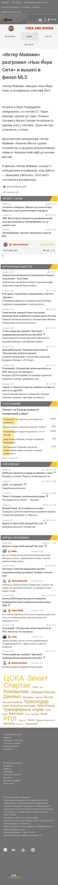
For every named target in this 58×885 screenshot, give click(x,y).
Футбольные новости (12, 763)
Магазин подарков (11, 781)
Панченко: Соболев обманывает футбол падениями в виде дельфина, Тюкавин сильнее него (27, 572)
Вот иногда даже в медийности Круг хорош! (22, 667)
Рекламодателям (11, 746)
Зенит (37, 678)
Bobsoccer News (19, 663)
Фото (50, 35)
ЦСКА (14, 678)
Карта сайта (8, 783)
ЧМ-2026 (8, 723)
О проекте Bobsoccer (12, 734)
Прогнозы (7, 778)
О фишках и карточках (13, 740)
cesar (14, 637)
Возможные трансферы (23, 705)
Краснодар (36, 701)
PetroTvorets (17, 610)
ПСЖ (47, 710)
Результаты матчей (11, 775)
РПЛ (10, 718)
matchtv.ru (11, 192)
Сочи (27, 714)
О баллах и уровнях (12, 743)
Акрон (31, 720)
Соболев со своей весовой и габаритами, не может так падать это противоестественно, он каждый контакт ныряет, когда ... (27, 588)
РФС (41, 687)
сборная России (43, 692)
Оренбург (35, 714)
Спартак (17, 685)
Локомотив (16, 691)
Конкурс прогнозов (10, 7)
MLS (25, 186)
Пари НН (22, 720)
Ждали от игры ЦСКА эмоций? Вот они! (22, 523)
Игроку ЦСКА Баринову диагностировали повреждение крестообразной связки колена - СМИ (27, 602)
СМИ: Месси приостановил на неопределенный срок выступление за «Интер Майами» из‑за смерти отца (27, 221)
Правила (5, 2)
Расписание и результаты (36, 2)
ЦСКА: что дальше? (12, 484)
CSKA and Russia (20, 244)
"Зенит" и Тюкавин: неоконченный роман (23, 496)
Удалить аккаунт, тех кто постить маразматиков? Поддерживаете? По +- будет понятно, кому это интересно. (25, 644)
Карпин (39, 697)
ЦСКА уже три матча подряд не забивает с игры (27, 473)
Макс (14, 551)
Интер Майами (14, 186)
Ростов (48, 697)
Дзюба (4, 714)
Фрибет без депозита (11, 12)
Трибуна (7, 769)
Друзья (30, 43)
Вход (53, 19)
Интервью (7, 766)
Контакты (7, 749)
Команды (26, 7)
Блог (32, 35)
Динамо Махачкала (45, 720)
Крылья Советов (12, 702)
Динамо (12, 696)
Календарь (8, 772)
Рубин (35, 687)
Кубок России (46, 705)
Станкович (20, 724)
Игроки (36, 7)
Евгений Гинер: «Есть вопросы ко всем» (23, 508)
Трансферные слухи (23, 709)
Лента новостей (19, 581)
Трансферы (16, 2)
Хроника (10, 36)
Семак (6, 705)
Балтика (16, 714)
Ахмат (44, 713)
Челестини (31, 723)
